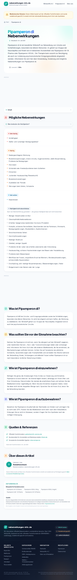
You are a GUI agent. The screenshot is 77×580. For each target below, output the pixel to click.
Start (7, 22)
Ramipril (6, 559)
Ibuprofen (7, 550)
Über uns (70, 4)
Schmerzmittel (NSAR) (28, 548)
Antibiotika (25, 557)
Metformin (7, 553)
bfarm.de (44, 437)
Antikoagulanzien (27, 564)
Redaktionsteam (20, 465)
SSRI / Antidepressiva (28, 554)
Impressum (61, 548)
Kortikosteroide (26, 551)
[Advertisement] (38, 91)
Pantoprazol (7, 556)
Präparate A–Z (60, 4)
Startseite (43, 548)
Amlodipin (7, 562)
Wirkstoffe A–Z (48, 4)
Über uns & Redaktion (47, 554)
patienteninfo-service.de (33, 434)
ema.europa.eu (35, 440)
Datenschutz (62, 551)
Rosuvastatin (8, 564)
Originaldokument (50, 503)
